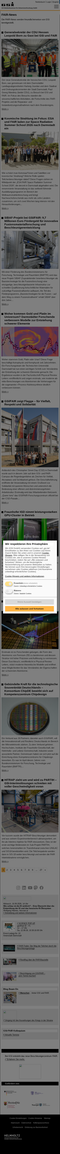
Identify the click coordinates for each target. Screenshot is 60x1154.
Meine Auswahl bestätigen (29, 602)
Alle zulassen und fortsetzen (29, 609)
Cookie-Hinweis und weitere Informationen (24, 576)
